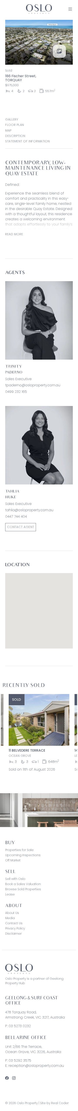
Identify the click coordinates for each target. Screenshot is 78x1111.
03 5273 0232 (20, 1025)
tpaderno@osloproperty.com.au (32, 385)
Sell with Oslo (15, 879)
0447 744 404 (16, 516)
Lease (10, 894)
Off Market (13, 860)
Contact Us (14, 923)
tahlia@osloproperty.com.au (29, 510)
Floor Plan (14, 125)
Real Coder (60, 1103)
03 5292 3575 (20, 1060)
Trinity (13, 367)
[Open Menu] (70, 9)
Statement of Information (27, 141)
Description (15, 136)
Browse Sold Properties (23, 889)
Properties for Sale (19, 850)
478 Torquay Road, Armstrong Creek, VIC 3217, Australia (35, 1015)
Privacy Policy (15, 928)
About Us (12, 913)
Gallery (11, 119)
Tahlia (12, 492)
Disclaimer (13, 933)
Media (10, 918)
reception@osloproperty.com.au (36, 1065)
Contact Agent (20, 527)
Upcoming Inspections (23, 855)
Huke (10, 497)
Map (8, 130)
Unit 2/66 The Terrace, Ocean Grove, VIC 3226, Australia (33, 1049)
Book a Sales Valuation (23, 884)
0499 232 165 (16, 391)
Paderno (14, 373)
